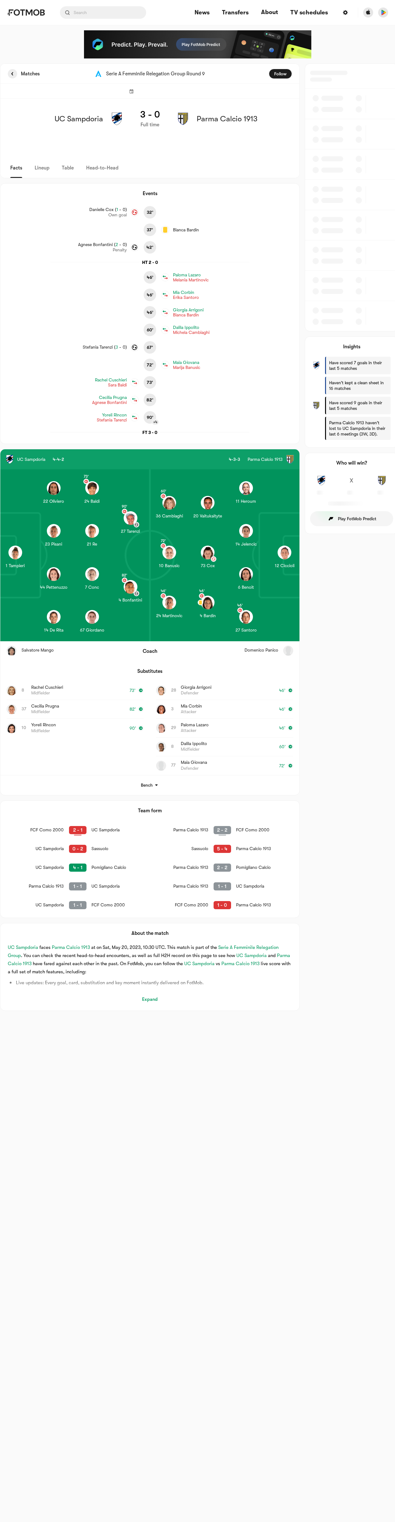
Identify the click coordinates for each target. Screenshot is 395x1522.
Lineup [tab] (42, 168)
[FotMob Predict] (197, 44)
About (269, 12)
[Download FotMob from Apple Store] (368, 13)
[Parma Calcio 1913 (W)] (381, 484)
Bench (147, 785)
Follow (280, 73)
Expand (150, 999)
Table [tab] (68, 168)
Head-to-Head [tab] (102, 168)
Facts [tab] (16, 168)
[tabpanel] (197, 537)
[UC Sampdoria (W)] (321, 484)
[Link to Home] (26, 12)
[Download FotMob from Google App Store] (383, 13)
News (202, 13)
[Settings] (345, 13)
